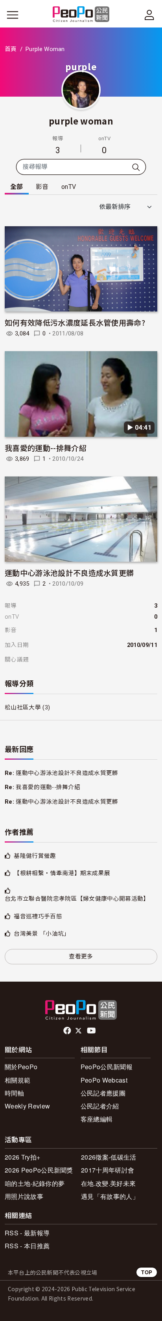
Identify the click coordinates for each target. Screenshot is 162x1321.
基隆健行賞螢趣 (35, 855)
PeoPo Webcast (104, 1080)
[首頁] (81, 14)
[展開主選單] (12, 15)
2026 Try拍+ (22, 1157)
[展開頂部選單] (149, 15)
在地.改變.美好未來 (108, 1183)
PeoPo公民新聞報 (107, 1066)
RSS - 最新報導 (27, 1232)
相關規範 (17, 1080)
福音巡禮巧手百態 (38, 916)
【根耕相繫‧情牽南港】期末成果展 (62, 873)
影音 (42, 187)
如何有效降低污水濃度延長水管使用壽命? (75, 322)
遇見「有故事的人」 (110, 1196)
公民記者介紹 (100, 1105)
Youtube (92, 1031)
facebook (67, 1031)
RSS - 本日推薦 (27, 1245)
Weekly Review (27, 1105)
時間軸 (14, 1092)
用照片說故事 (24, 1196)
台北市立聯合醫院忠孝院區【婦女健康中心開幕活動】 (77, 898)
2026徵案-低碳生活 (108, 1157)
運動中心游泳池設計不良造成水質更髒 (69, 572)
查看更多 (81, 956)
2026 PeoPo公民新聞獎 (39, 1169)
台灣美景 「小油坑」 (42, 933)
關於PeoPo (21, 1066)
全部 (16, 187)
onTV (68, 187)
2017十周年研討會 (107, 1169)
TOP (146, 1272)
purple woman (81, 120)
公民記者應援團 (103, 1092)
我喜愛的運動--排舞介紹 (46, 447)
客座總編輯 (97, 1118)
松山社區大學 (23, 707)
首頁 (11, 49)
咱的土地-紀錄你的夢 (34, 1183)
